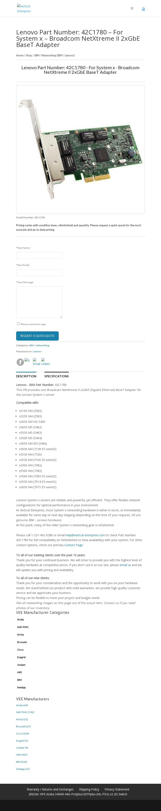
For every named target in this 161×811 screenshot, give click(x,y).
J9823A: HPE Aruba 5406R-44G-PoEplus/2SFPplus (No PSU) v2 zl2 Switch (78, 794)
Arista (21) (22, 719)
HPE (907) (21, 754)
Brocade (22, 642)
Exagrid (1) (22, 740)
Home (19, 55)
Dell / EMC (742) (25, 712)
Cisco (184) (22, 733)
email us (125, 565)
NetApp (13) (23, 769)
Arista (20, 634)
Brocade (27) (23, 726)
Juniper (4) (22, 747)
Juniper (21, 664)
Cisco (20, 649)
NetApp (21, 687)
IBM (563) (21, 761)
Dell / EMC (23, 627)
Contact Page (73, 545)
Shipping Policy (89, 789)
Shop (29, 55)
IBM (36, 55)
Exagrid (21, 657)
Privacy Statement (117, 789)
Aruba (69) (22, 705)
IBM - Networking (39, 345)
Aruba (20, 619)
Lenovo (37, 351)
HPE (19, 672)
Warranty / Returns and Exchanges (50, 789)
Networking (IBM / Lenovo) (58, 55)
